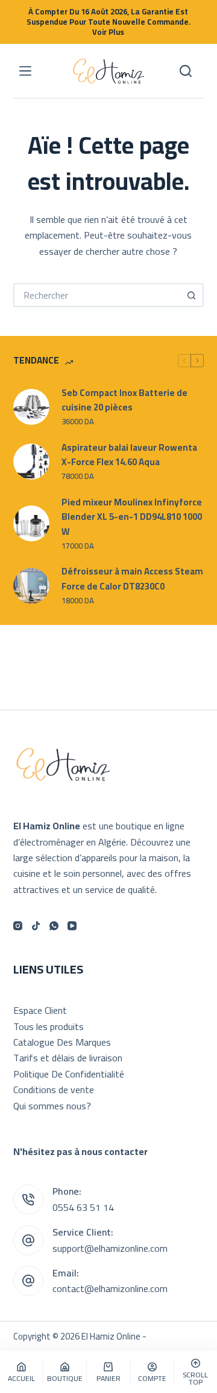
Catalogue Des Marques (62, 1042)
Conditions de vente (53, 1090)
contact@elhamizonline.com (110, 1288)
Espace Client (40, 1010)
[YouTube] (72, 925)
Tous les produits (48, 1026)
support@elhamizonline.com (110, 1248)
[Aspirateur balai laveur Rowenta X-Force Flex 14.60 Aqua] (31, 462)
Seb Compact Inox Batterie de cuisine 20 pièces (124, 401)
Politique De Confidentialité (68, 1074)
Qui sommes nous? (52, 1106)
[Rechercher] (186, 71)
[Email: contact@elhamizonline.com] (28, 1281)
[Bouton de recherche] (192, 295)
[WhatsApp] (53, 925)
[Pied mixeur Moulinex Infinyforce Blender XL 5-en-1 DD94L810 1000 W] (31, 523)
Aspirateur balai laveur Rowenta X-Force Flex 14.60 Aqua (129, 455)
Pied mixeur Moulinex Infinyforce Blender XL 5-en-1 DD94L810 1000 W (131, 517)
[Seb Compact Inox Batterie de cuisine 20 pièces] (31, 407)
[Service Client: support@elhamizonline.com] (28, 1240)
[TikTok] (35, 925)
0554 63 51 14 (83, 1207)
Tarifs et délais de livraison (67, 1058)
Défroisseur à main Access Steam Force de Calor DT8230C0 (132, 579)
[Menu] (25, 71)
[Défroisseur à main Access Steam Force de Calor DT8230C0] (31, 586)
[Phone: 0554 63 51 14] (28, 1199)
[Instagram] (17, 925)
